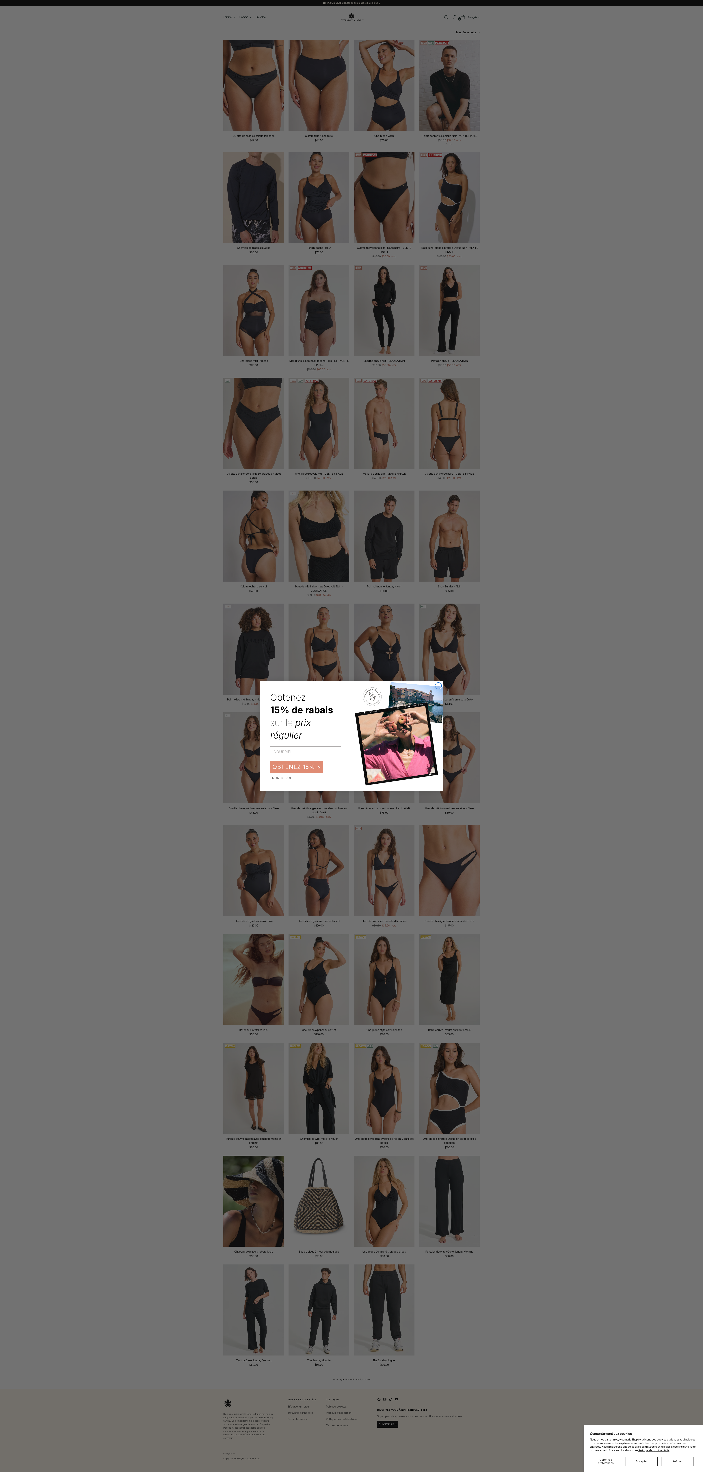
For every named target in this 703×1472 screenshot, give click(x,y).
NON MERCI (281, 778)
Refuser (677, 1461)
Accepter (642, 1461)
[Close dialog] (438, 686)
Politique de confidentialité (653, 1450)
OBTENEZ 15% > (296, 766)
